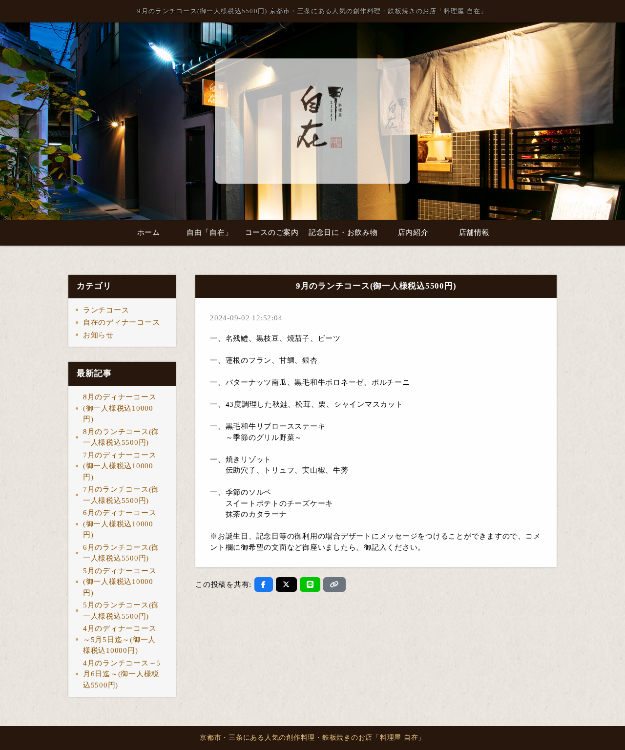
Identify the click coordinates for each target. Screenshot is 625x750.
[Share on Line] (310, 584)
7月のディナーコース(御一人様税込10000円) (120, 466)
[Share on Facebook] (263, 584)
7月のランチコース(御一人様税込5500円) (121, 494)
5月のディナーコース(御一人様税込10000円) (120, 582)
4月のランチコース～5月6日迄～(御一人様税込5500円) (122, 674)
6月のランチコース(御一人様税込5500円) (121, 552)
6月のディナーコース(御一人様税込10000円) (120, 524)
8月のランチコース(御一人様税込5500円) (121, 437)
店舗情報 (474, 232)
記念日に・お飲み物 (343, 232)
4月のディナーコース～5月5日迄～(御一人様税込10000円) (120, 639)
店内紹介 (413, 232)
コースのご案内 (272, 232)
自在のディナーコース (121, 322)
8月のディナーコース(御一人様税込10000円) (120, 408)
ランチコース (106, 310)
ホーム (148, 232)
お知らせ (98, 335)
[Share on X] (286, 584)
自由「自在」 (210, 232)
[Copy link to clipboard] (334, 584)
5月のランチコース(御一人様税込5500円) (121, 610)
